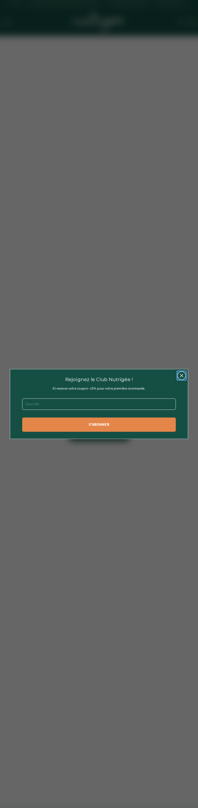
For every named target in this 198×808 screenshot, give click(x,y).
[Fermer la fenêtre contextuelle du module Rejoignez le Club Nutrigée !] (181, 375)
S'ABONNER (99, 424)
